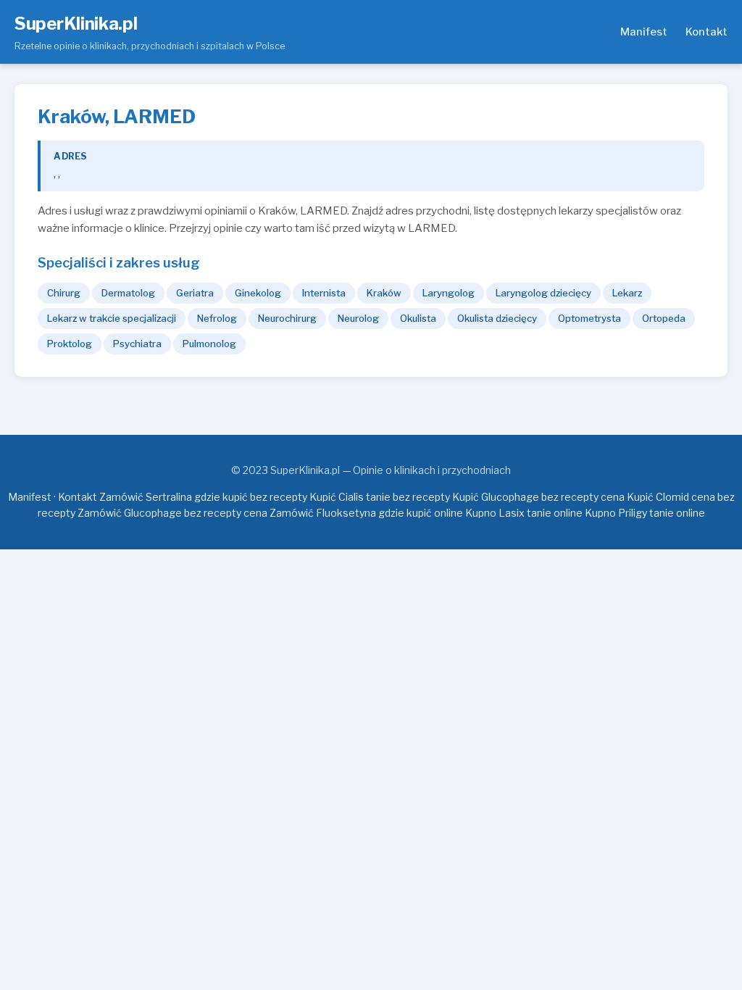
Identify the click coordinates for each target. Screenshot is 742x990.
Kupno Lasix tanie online (524, 513)
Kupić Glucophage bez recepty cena (538, 497)
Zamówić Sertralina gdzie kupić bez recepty (203, 497)
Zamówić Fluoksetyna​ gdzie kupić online (366, 513)
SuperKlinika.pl (76, 23)
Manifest (643, 31)
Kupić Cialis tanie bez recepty (379, 497)
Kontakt (706, 31)
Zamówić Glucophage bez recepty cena (172, 513)
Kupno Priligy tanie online (645, 513)
